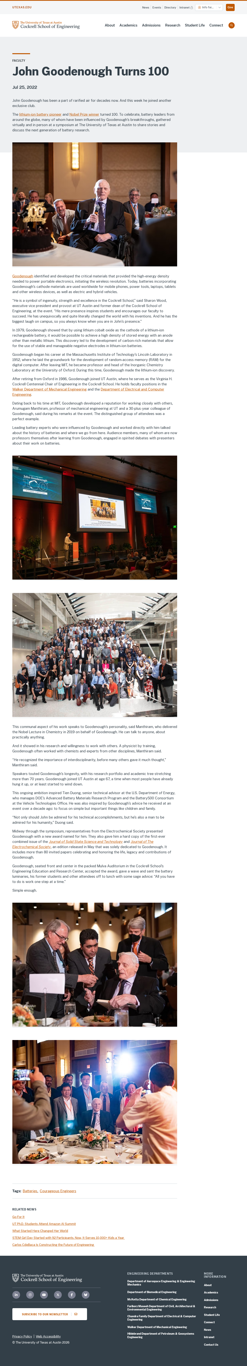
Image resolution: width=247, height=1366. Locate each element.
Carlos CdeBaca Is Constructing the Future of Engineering (53, 1245)
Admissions (151, 25)
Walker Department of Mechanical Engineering (49, 389)
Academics (128, 25)
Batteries (30, 1191)
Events (156, 7)
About (110, 25)
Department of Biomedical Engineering (152, 1292)
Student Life (195, 25)
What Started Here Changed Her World (40, 1231)
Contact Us (211, 1344)
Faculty (18, 60)
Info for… (207, 7)
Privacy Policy (22, 1336)
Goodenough (22, 276)
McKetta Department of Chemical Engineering (157, 1299)
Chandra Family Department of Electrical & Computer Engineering (161, 1318)
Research (172, 25)
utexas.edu (22, 7)
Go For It (18, 1217)
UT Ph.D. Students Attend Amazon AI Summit (44, 1224)
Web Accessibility (48, 1336)
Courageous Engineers (58, 1191)
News (145, 7)
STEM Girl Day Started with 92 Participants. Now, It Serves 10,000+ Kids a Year (68, 1238)
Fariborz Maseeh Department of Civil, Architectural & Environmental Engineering (161, 1308)
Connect (216, 25)
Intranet (184, 7)
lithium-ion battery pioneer (40, 114)
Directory (170, 7)
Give (230, 7)
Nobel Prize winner (84, 114)
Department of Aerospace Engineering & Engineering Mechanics (161, 1283)
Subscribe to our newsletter (45, 1314)
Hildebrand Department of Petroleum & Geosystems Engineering (160, 1335)
